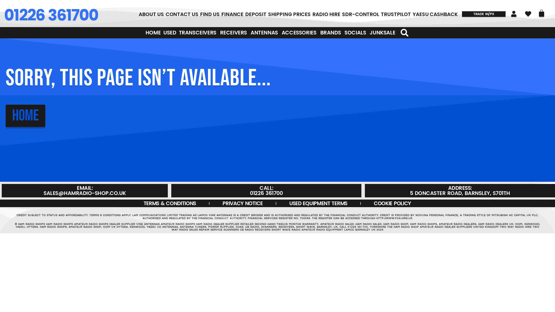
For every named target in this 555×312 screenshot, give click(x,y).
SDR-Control (360, 14)
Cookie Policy (392, 203)
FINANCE (232, 14)
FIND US (210, 14)
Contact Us (182, 14)
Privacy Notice (242, 203)
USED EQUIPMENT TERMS (318, 203)
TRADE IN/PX (483, 13)
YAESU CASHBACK (435, 14)
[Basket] (541, 13)
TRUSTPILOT (396, 14)
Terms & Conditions (170, 203)
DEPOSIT (255, 14)
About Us (151, 14)
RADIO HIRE (326, 14)
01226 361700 (51, 15)
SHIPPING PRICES (289, 14)
